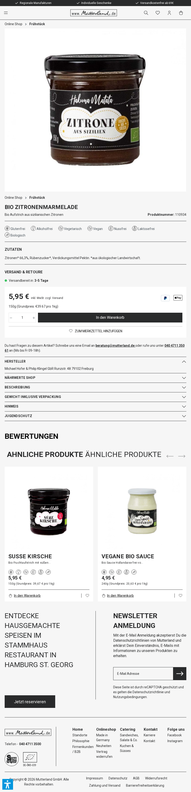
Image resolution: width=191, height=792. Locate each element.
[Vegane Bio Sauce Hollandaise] (142, 511)
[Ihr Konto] (170, 13)
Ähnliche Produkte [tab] (123, 454)
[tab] (31, 436)
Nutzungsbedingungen (130, 697)
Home (77, 729)
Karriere (149, 735)
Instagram (175, 741)
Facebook (174, 735)
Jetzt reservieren (30, 701)
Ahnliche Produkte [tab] (45, 454)
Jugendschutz (18, 416)
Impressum (94, 778)
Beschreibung (17, 387)
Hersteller (15, 361)
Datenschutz (118, 778)
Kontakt (149, 741)
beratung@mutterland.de (115, 345)
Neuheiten (103, 746)
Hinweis (11, 406)
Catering (127, 729)
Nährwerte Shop (20, 378)
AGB (136, 778)
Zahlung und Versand (104, 785)
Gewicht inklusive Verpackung (33, 397)
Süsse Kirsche (30, 556)
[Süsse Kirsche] (48, 511)
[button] (7, 784)
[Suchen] (147, 13)
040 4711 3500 (30, 744)
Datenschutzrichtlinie (148, 692)
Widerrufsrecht (156, 778)
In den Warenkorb (110, 317)
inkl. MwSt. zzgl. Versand (47, 298)
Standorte (79, 735)
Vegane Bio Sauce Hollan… (128, 556)
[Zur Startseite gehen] (93, 12)
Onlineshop (106, 729)
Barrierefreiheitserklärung (145, 785)
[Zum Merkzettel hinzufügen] (87, 595)
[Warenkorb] (182, 12)
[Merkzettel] (158, 12)
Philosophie (80, 741)
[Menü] (8, 13)
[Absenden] (179, 673)
